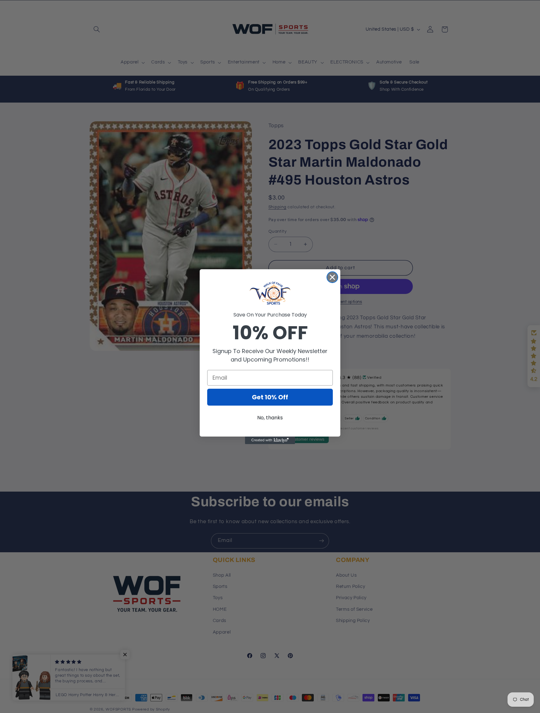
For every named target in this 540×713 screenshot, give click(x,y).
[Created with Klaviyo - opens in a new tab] (270, 440)
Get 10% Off (270, 397)
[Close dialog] (332, 277)
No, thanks (270, 417)
